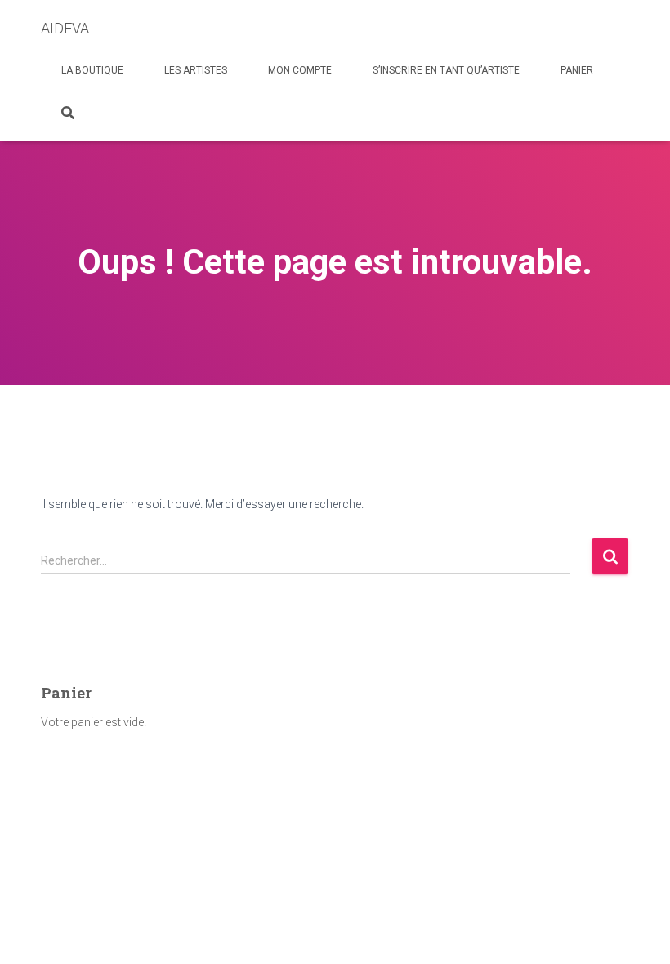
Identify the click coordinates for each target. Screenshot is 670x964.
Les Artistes (195, 70)
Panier (577, 70)
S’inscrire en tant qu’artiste (446, 70)
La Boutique (92, 70)
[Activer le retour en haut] (638, 931)
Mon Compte (300, 70)
